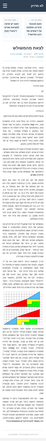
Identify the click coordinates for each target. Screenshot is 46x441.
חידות (26, 57)
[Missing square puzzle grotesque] (23, 308)
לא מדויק (37, 5)
